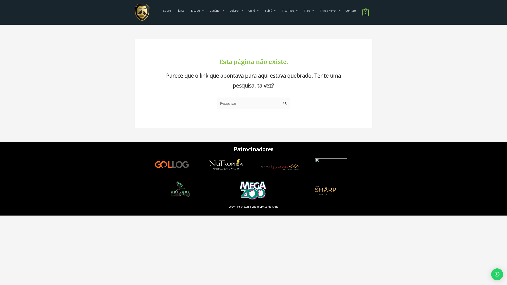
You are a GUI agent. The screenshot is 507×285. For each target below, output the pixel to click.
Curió (251, 10)
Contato (350, 10)
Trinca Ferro (328, 10)
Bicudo (195, 10)
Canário (215, 10)
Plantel (180, 10)
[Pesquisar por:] (253, 103)
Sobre (167, 10)
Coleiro (234, 10)
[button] (497, 274)
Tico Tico (288, 10)
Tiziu (307, 10)
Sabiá (268, 10)
